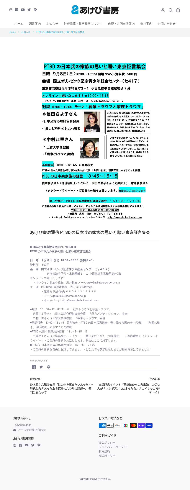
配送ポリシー (107, 456)
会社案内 (146, 23)
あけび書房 (104, 478)
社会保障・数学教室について (83, 23)
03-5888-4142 (23, 425)
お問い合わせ (167, 23)
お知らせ (52, 23)
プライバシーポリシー (113, 447)
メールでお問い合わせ (32, 430)
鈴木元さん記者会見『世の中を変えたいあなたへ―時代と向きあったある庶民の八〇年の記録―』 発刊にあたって (61, 388)
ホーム (18, 23)
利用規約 (104, 451)
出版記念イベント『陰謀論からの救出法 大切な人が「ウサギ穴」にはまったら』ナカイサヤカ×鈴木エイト (128, 388)
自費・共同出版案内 (121, 23)
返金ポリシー (107, 442)
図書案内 (35, 23)
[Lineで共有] (48, 367)
